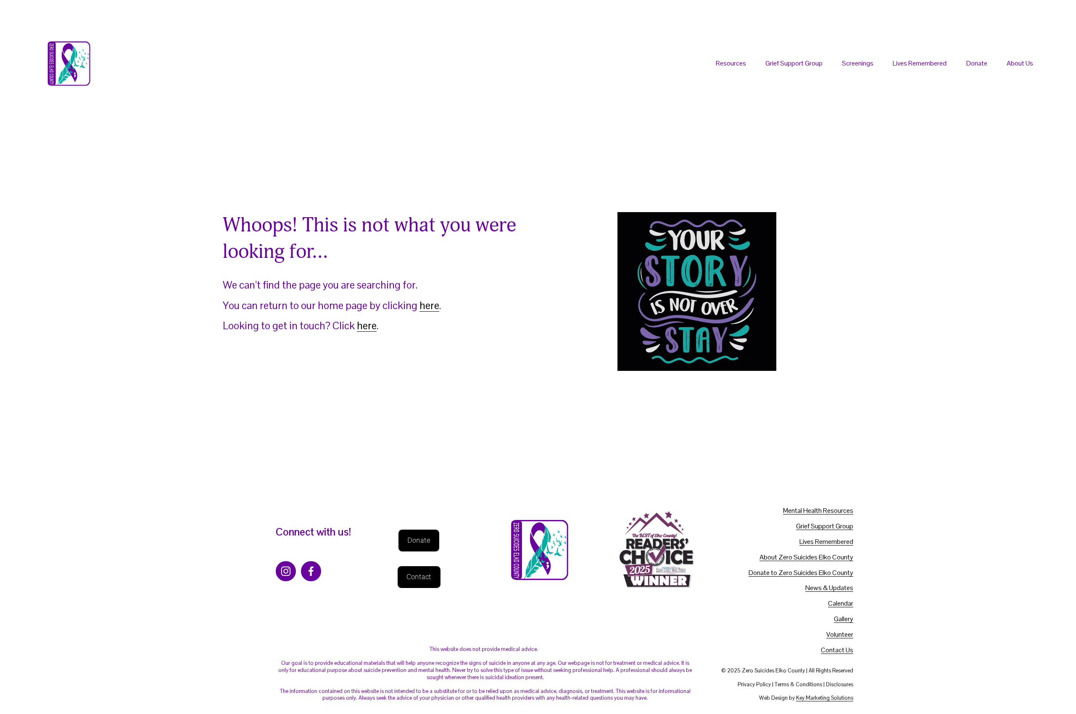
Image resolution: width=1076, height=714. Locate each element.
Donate (976, 63)
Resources (731, 63)
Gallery (843, 619)
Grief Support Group (794, 63)
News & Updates (829, 588)
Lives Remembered (920, 63)
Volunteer (839, 634)
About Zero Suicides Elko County (806, 557)
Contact (419, 577)
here (429, 305)
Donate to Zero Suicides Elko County (801, 573)
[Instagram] (286, 571)
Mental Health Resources (818, 511)
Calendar (840, 603)
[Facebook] (311, 571)
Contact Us (837, 650)
